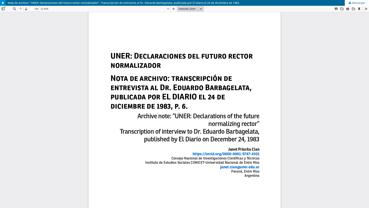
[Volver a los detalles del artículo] (3, 3)
